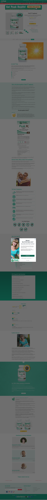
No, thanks (27, 260)
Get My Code (28, 255)
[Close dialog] (35, 239)
